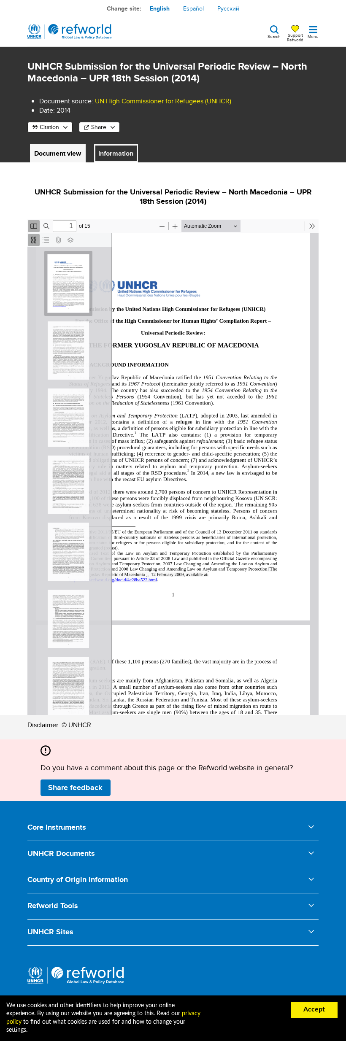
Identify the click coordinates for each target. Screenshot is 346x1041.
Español (193, 8)
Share (98, 127)
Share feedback (75, 787)
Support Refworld (295, 37)
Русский (228, 8)
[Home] (69, 32)
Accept (314, 1009)
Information (115, 153)
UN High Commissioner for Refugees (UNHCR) (163, 101)
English (160, 8)
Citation (49, 127)
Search (274, 35)
